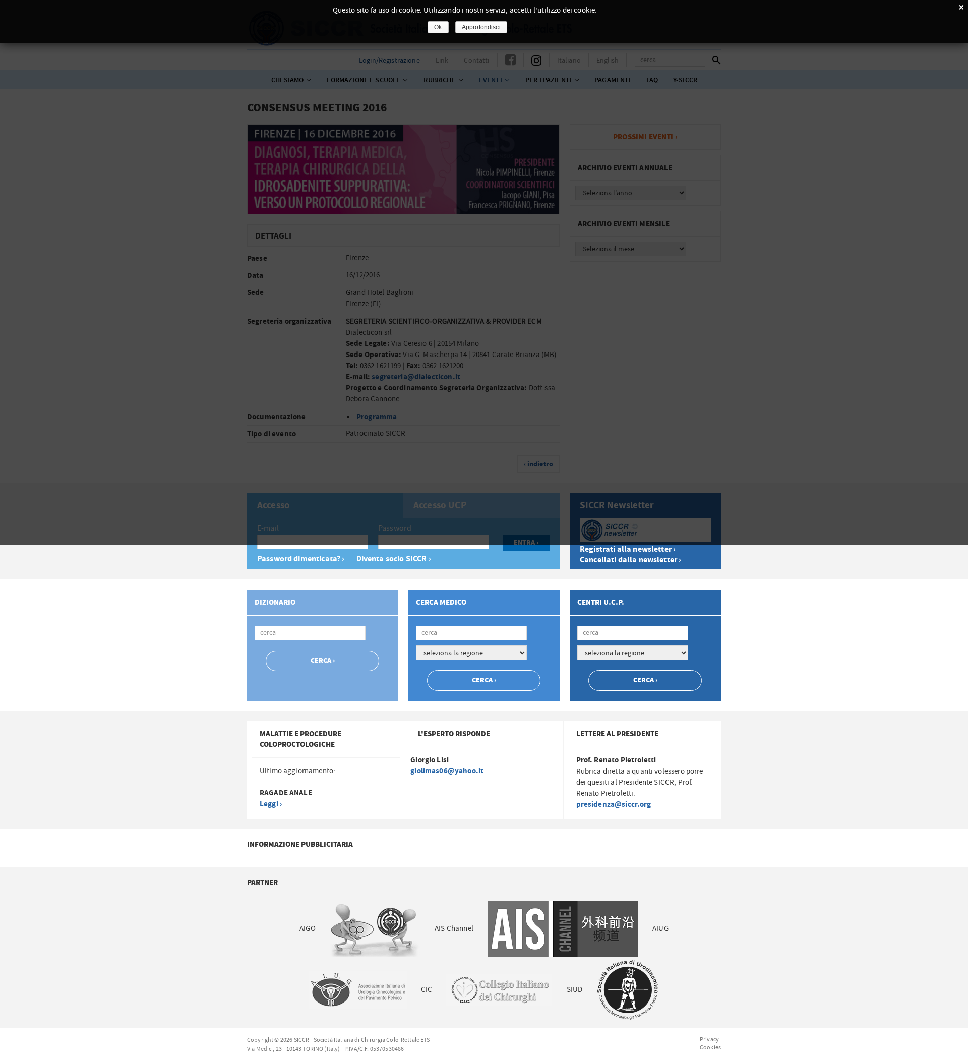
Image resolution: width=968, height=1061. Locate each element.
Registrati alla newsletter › (628, 549)
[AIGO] (375, 928)
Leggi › (271, 804)
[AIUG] (357, 989)
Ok (438, 27)
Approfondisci (481, 27)
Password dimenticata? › (300, 559)
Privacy (709, 1039)
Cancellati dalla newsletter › (630, 560)
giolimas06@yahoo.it (446, 770)
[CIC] (499, 989)
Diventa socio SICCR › (393, 559)
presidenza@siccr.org (613, 804)
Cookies (710, 1047)
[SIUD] (627, 989)
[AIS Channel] (562, 928)
